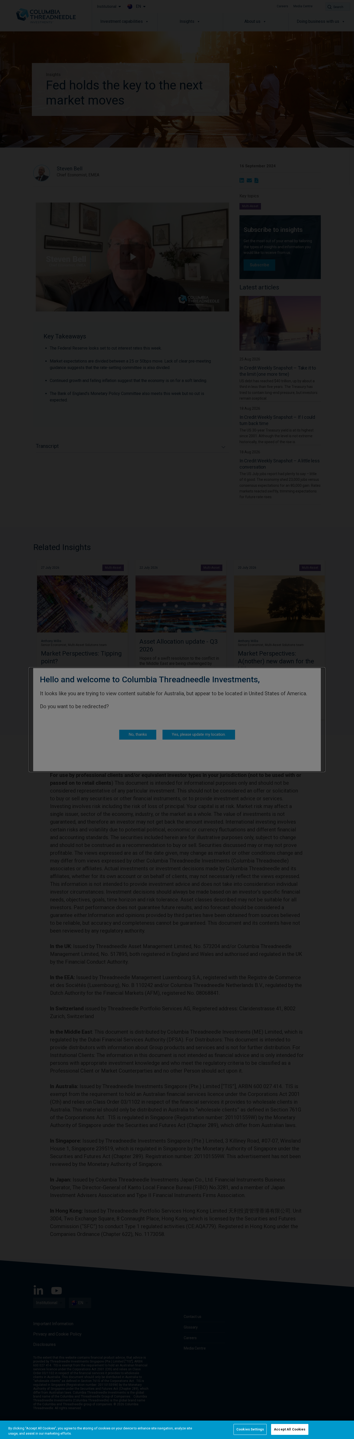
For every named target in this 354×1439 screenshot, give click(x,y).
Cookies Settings (250, 1429)
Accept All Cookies (289, 1429)
